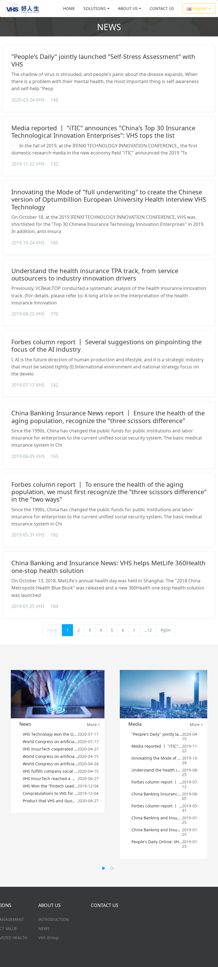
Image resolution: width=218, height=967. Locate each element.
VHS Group (48, 937)
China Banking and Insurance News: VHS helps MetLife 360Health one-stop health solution (108, 566)
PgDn (166, 630)
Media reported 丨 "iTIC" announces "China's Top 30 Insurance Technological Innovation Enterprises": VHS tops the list (103, 131)
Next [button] (209, 771)
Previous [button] (9, 771)
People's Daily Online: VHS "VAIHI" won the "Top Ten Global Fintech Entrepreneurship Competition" (156, 842)
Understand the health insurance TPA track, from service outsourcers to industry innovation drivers (94, 274)
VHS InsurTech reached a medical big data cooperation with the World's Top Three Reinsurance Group (50, 778)
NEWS (44, 928)
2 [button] (113, 870)
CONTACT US (162, 8)
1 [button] (105, 870)
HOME (69, 8)
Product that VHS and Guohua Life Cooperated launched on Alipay (50, 801)
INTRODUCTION (53, 919)
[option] (58, 741)
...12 (148, 630)
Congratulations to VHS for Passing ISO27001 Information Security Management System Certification (50, 793)
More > (93, 724)
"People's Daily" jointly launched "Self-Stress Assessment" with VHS (103, 60)
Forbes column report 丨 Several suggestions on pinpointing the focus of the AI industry (106, 345)
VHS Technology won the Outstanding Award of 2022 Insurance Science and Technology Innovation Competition (50, 734)
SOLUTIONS (94, 8)
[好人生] (24, 8)
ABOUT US (128, 8)
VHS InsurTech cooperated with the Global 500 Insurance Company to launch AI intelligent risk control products (50, 749)
